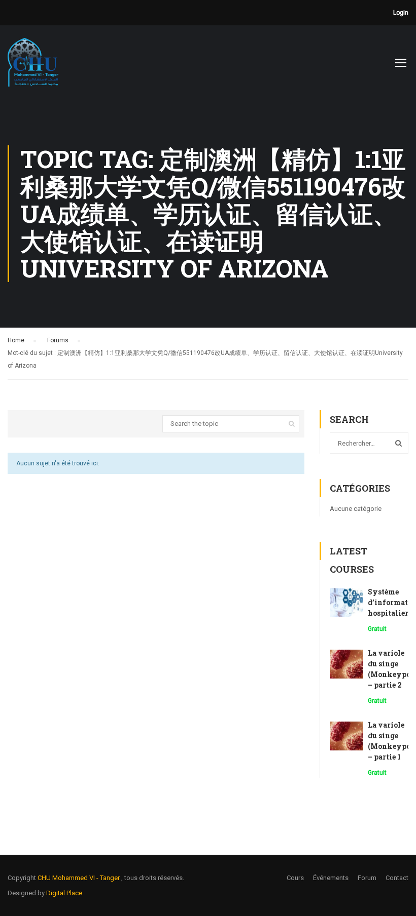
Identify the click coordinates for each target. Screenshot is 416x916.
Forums (57, 340)
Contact (397, 878)
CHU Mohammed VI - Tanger (79, 878)
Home (16, 340)
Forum (367, 878)
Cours (295, 878)
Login (400, 12)
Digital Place (64, 893)
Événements (331, 878)
